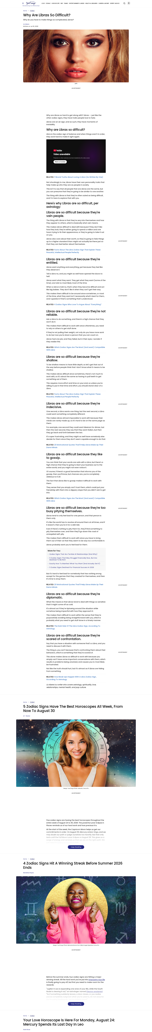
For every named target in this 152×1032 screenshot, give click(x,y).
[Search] (123, 3)
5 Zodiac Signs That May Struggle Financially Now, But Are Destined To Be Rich (73, 559)
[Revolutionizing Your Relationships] (31, 3)
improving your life (97, 979)
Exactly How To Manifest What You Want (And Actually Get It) (74, 564)
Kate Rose (26, 1029)
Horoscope (55, 3)
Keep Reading (76, 847)
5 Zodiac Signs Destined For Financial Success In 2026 (71, 567)
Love (43, 3)
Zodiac (48, 3)
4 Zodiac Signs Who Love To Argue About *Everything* (78, 304)
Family (66, 3)
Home (25, 11)
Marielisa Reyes (28, 873)
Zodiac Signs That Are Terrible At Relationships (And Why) (73, 554)
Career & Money (103, 3)
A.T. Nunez (26, 716)
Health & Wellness (91, 3)
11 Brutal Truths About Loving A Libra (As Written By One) (78, 177)
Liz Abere (26, 24)
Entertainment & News (76, 3)
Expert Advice (114, 3)
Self (62, 3)
